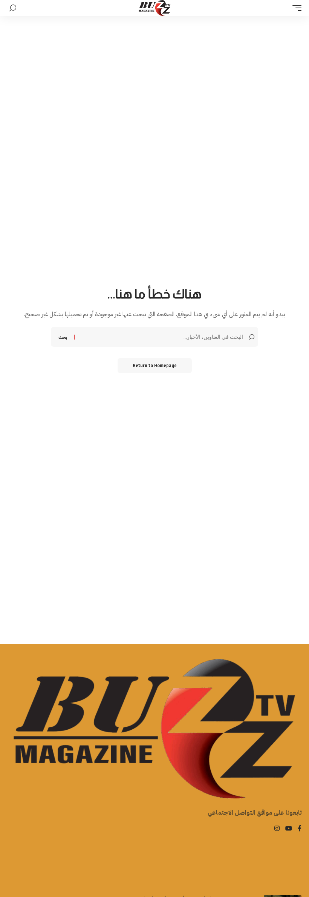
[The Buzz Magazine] (154, 8)
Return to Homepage (155, 365)
